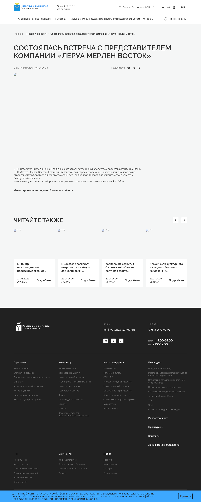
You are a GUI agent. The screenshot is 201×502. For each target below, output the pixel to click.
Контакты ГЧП (20, 482)
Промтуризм (133, 18)
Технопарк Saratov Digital (160, 396)
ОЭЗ (150, 405)
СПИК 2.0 (108, 377)
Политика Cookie (86, 498)
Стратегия (19, 382)
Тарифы (62, 473)
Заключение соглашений (26, 473)
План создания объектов (71, 399)
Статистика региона (24, 373)
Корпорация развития (69, 373)
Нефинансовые (110, 408)
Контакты (148, 18)
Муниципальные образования (28, 386)
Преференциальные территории (164, 387)
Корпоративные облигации (72, 464)
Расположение (21, 368)
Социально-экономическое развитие (32, 377)
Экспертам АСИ (141, 7)
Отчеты (62, 408)
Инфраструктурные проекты (28, 399)
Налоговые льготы (112, 373)
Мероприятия (110, 464)
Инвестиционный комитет (71, 377)
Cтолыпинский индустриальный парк (166, 391)
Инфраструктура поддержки (117, 382)
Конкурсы (108, 469)
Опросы (62, 404)
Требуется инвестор (69, 391)
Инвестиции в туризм (69, 386)
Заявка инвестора (67, 368)
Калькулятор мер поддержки (117, 391)
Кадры (62, 395)
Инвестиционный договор (116, 386)
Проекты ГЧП (20, 460)
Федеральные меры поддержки (118, 399)
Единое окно (109, 368)
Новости (107, 460)
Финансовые (109, 404)
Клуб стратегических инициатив (75, 382)
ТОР (150, 400)
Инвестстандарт (41, 18)
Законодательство (23, 478)
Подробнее (43, 280)
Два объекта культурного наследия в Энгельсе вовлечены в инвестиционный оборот (166, 267)
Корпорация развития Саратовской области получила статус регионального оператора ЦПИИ (120, 267)
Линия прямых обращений (113, 18)
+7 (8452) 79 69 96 (65, 6)
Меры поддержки (22, 464)
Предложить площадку (159, 368)
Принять (185, 496)
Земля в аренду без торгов (116, 395)
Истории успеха (22, 391)
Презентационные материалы (73, 469)
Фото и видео (110, 473)
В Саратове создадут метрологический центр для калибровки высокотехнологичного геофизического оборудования (77, 267)
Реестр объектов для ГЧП (26, 469)
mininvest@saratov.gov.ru (119, 329)
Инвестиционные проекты (26, 395)
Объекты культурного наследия (164, 409)
